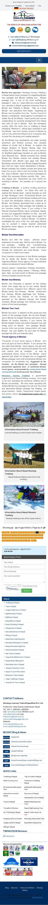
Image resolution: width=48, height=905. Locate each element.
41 (6, 540)
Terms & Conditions (27, 888)
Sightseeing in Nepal (14, 614)
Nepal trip (15, 737)
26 (41, 535)
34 (25, 538)
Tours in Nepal (9, 802)
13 (43, 532)
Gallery (25, 890)
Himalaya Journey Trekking (16, 376)
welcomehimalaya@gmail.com (25, 46)
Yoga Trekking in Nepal (15, 679)
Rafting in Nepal (12, 617)
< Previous (6, 532)
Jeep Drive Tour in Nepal (15, 682)
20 (22, 535)
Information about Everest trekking (21, 429)
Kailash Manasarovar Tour (32, 803)
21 (25, 535)
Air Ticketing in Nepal (11, 812)
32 (19, 538)
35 (29, 538)
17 (13, 535)
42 (9, 540)
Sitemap (40, 888)
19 (19, 535)
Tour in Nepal (11, 606)
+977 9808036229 (18, 40)
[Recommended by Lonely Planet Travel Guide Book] (13, 30)
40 (3, 540)
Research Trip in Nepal (15, 675)
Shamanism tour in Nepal (34, 798)
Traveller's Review (10, 808)
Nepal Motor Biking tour (15, 661)
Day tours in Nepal (31, 793)
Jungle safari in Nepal (11, 823)
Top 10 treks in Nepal (32, 777)
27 (3, 538)
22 (29, 535)
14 (3, 535)
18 (16, 535)
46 (22, 540)
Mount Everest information (21, 742)
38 (38, 538)
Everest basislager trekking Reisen (24, 765)
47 (25, 540)
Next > (34, 540)
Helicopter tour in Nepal (15, 664)
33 (22, 538)
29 (9, 538)
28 (6, 538)
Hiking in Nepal (11, 635)
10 (34, 532)
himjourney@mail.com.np (25, 43)
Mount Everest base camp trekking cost (26, 760)
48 (29, 540)
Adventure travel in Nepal (11, 795)
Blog (7, 888)
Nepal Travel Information (15, 672)
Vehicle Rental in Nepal (15, 650)
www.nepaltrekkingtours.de (14, 726)
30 (13, 538)
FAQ (39, 6)
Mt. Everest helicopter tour (12, 788)
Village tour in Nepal (14, 628)
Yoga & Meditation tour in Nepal (18, 657)
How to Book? (30, 6)
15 (6, 535)
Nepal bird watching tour (15, 639)
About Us (14, 888)
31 (16, 538)
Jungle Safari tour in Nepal (16, 610)
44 (16, 540)
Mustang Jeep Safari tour (34, 819)
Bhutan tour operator (19, 756)
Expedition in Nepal (13, 621)
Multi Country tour (10, 781)
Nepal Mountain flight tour (16, 646)
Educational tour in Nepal (15, 632)
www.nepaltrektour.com (13, 724)
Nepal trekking (17, 751)
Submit (27, 591)
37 (35, 538)
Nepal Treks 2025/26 (32, 813)
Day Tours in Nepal (13, 653)
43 (13, 540)
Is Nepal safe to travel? (12, 819)
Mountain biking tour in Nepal (17, 643)
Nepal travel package (19, 746)
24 (35, 535)
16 (9, 535)
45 (19, 540)
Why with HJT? (24, 51)
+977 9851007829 (17, 37)
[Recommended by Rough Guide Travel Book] (20, 30)
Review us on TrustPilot (13, 6)
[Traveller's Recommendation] (35, 30)
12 (40, 532)
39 (41, 538)
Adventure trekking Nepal (32, 782)
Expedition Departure (32, 823)
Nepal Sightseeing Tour (33, 808)
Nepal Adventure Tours (15, 668)
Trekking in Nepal (12, 603)
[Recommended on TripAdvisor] (28, 30)
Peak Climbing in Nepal (15, 624)
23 (32, 535)
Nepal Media (37, 897)
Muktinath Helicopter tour (32, 788)
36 (32, 538)
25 (38, 535)
